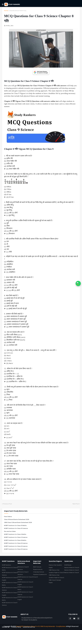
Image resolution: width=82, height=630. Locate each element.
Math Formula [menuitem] (37, 567)
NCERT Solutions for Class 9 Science (15, 537)
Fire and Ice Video (10, 531)
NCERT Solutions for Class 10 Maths (15, 525)
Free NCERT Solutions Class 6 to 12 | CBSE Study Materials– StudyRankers (41, 626)
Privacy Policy (16, 627)
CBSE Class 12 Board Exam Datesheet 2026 (18, 522)
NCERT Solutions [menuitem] (6, 565)
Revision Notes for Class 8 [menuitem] (71, 572)
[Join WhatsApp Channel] (78, 283)
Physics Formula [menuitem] (37, 569)
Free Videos (8, 516)
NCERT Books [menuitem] (67, 565)
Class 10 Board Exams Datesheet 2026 (16, 519)
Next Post (76, 504)
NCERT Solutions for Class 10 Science (16, 528)
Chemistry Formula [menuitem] (38, 572)
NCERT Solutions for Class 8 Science (16, 543)
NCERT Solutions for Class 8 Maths (15, 540)
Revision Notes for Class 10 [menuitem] (71, 567)
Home (6, 11)
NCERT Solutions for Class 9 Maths (15, 534)
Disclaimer (6, 627)
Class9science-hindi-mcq (17, 11)
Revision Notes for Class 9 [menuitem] (71, 570)
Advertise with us (29, 627)
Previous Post (7, 504)
